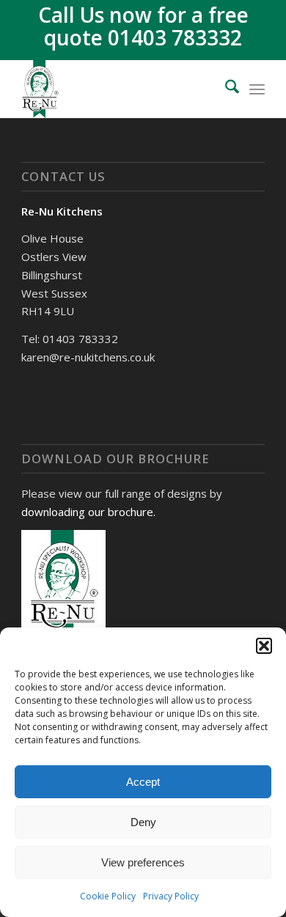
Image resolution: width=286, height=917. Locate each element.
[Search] (224, 88)
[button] (264, 645)
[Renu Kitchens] (118, 88)
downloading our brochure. (88, 511)
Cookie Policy (108, 896)
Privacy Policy (171, 896)
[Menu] (257, 88)
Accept (143, 782)
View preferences (143, 862)
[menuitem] (224, 88)
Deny (143, 822)
